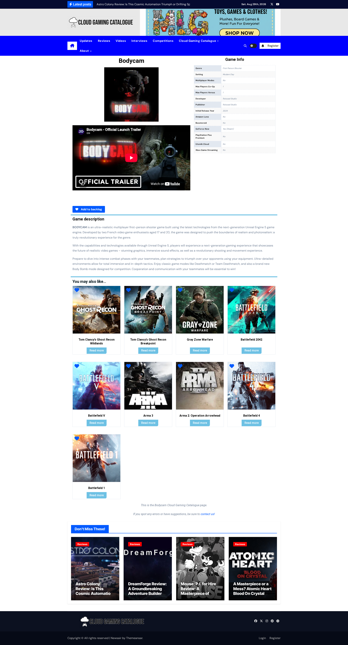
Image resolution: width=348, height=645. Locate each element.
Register (275, 638)
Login (262, 638)
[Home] (72, 46)
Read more (97, 350)
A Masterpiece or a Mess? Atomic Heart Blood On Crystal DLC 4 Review (252, 590)
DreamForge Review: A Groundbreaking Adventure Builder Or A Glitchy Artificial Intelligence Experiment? (147, 595)
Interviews (139, 41)
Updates (86, 41)
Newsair (116, 638)
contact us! (207, 514)
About (85, 51)
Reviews (104, 41)
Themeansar (134, 638)
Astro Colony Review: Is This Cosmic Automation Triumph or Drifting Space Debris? (94, 593)
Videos (121, 41)
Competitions (163, 41)
